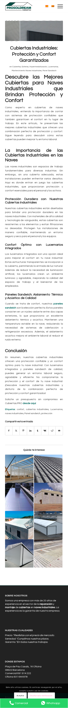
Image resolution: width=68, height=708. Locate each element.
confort (20, 409)
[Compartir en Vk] (44, 430)
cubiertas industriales (37, 409)
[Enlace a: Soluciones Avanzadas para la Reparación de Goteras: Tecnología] (48, 553)
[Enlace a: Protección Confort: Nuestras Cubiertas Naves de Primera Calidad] (48, 497)
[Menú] (58, 6)
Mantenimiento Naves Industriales (27, 71)
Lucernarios (53, 67)
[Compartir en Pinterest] (23, 430)
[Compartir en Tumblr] (37, 430)
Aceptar (20, 696)
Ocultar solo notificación (41, 696)
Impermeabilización (38, 67)
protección (46, 413)
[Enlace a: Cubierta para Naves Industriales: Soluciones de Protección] (19, 553)
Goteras (25, 67)
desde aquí (29, 403)
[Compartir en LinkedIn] (30, 430)
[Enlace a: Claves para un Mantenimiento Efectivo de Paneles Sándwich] (48, 525)
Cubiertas (16, 67)
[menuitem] (58, 6)
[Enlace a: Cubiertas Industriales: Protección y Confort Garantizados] (19, 525)
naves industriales (14, 413)
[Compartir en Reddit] (52, 430)
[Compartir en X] (16, 430)
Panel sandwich (32, 413)
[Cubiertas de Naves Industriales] (28, 6)
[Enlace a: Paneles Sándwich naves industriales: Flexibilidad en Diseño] (48, 469)
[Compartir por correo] (59, 430)
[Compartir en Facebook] (8, 430)
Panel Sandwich (49, 71)
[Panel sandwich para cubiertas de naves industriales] (34, 31)
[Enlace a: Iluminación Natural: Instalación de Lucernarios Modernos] (19, 497)
